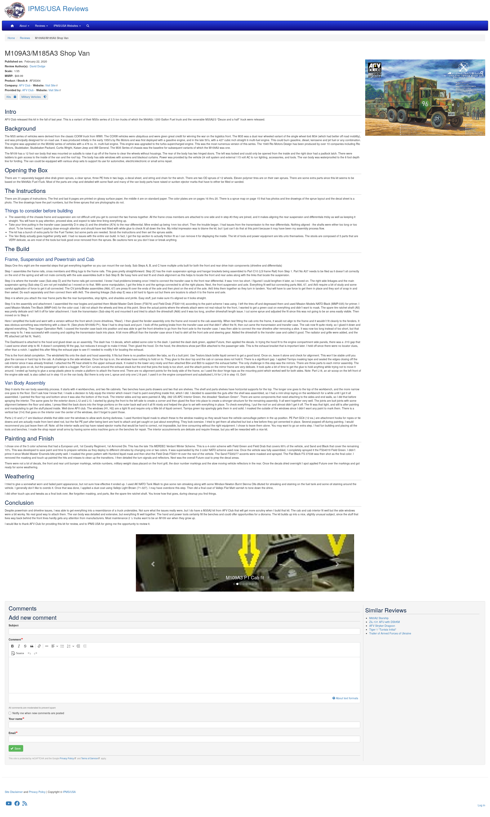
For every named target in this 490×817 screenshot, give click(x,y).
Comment (15, 639)
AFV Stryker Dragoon (382, 626)
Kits (9, 97)
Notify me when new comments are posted (38, 713)
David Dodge (37, 66)
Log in (481, 805)
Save (17, 748)
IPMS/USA (69, 792)
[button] (245, 562)
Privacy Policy (67, 758)
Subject (14, 625)
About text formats (347, 698)
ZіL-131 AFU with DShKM (384, 622)
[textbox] (184, 675)
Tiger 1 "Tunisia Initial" (382, 629)
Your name (15, 719)
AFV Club (24, 85)
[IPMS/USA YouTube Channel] (9, 804)
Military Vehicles (31, 97)
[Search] (88, 25)
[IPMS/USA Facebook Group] (17, 804)
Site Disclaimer (14, 792)
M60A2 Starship (379, 618)
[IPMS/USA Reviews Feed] (24, 804)
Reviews (25, 38)
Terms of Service (89, 758)
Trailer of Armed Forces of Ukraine (390, 633)
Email (12, 733)
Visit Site (50, 85)
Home (11, 38)
